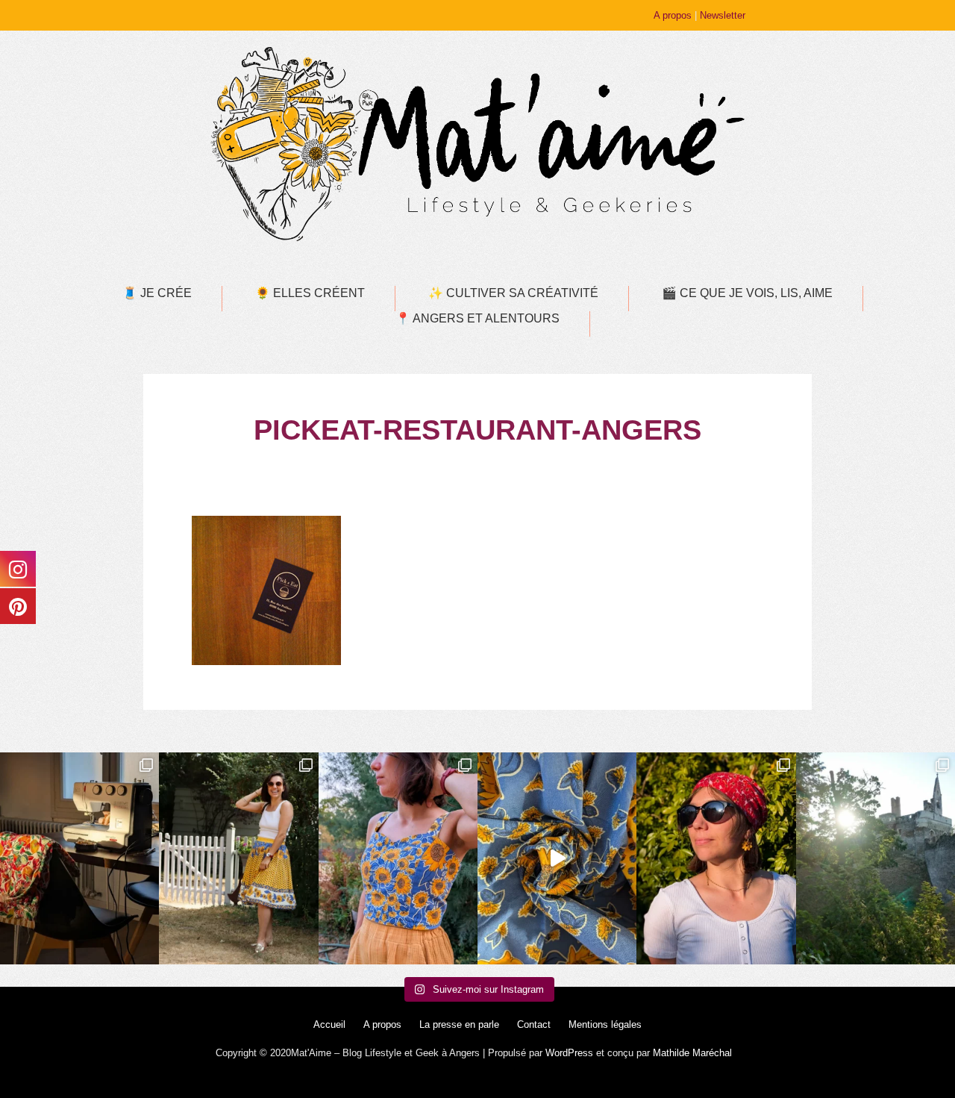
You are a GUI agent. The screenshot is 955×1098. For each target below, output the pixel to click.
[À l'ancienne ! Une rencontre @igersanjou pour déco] (875, 858)
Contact (534, 1024)
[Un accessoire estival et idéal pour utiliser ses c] (715, 858)
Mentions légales (605, 1024)
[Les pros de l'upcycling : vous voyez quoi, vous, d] (557, 858)
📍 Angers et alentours (477, 318)
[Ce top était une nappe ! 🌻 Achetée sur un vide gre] (398, 858)
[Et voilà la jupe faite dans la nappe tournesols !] (238, 858)
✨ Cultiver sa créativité (513, 293)
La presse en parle (459, 1024)
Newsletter (722, 15)
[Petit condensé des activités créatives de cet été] (79, 858)
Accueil (329, 1024)
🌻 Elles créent (310, 293)
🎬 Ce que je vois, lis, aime (747, 293)
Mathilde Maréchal (692, 1052)
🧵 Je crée (157, 293)
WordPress (569, 1052)
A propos (673, 15)
